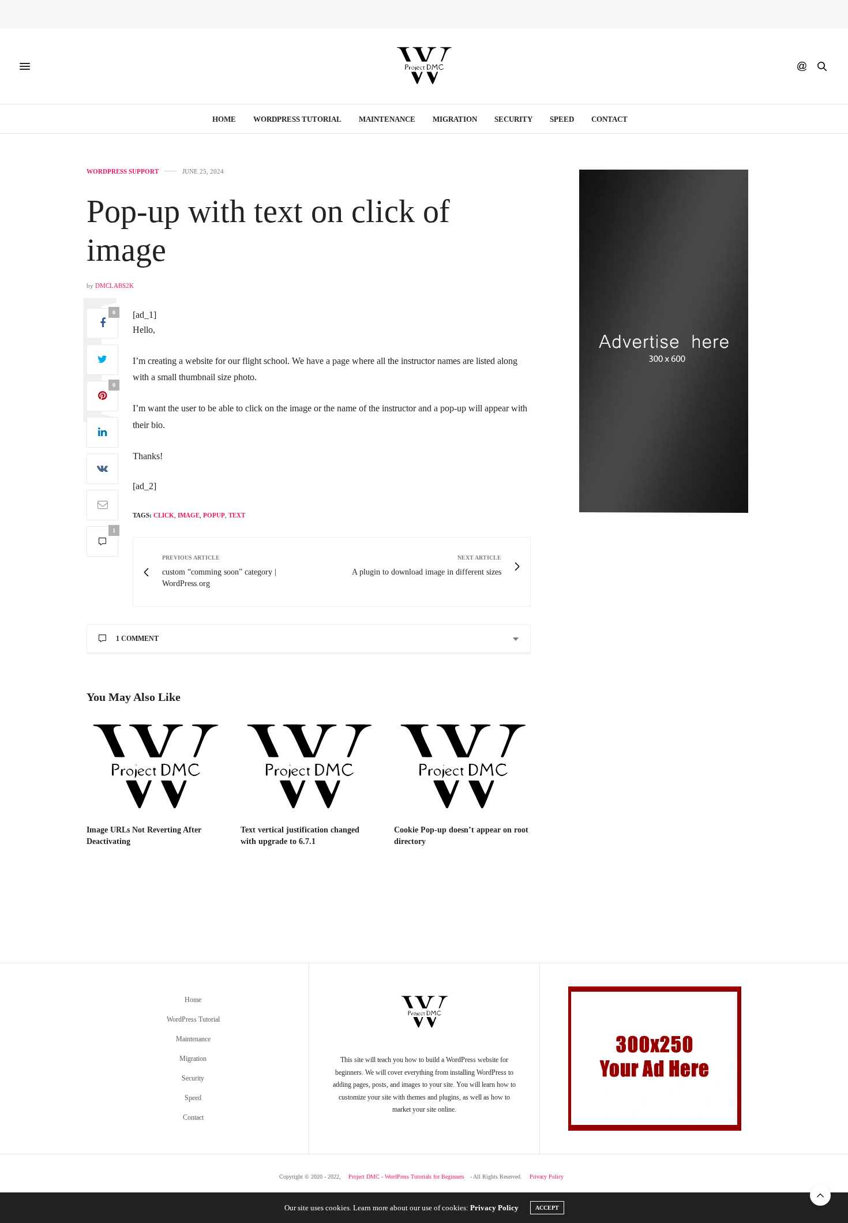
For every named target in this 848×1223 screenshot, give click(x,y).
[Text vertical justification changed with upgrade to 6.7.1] (309, 768)
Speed (562, 119)
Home (224, 119)
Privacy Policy (547, 1176)
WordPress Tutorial (297, 119)
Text (236, 515)
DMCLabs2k (114, 285)
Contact (609, 119)
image (189, 515)
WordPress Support (123, 171)
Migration (455, 119)
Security (513, 119)
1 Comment (137, 639)
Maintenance (387, 119)
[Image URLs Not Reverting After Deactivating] (155, 768)
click (163, 515)
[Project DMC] (424, 66)
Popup (214, 515)
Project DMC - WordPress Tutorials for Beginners (406, 1176)
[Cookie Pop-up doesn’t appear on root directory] (462, 768)
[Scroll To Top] (820, 1195)
